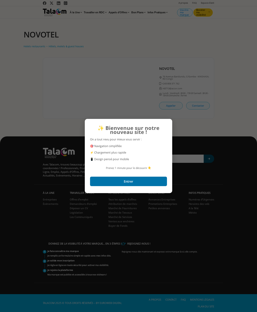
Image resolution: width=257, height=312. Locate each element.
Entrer (128, 181)
